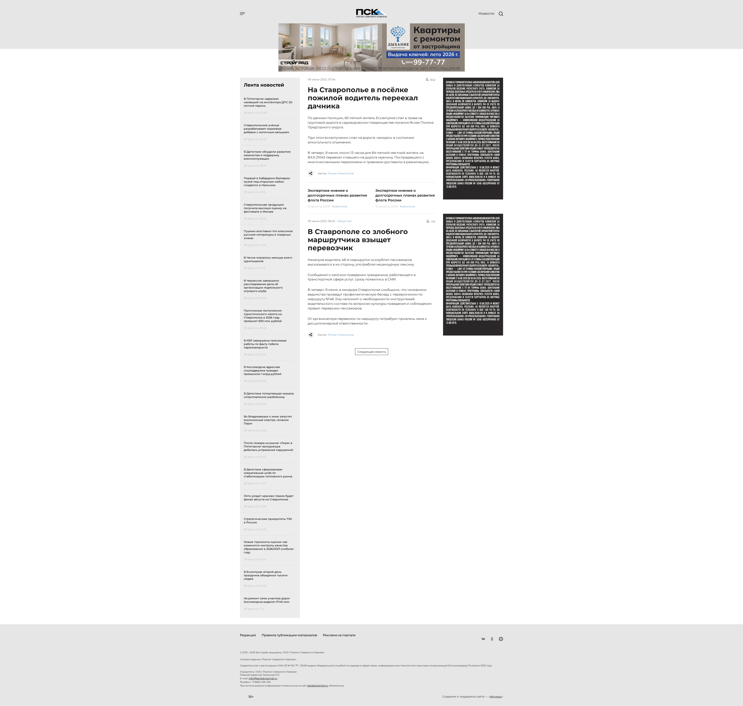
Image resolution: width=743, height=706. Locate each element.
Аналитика (339, 206)
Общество (344, 221)
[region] (269, 353)
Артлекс (496, 696)
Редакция (248, 635)
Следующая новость (371, 351)
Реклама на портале (339, 635)
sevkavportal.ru (317, 685)
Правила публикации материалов (289, 635)
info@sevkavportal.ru (263, 678)
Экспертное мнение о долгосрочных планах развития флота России (337, 195)
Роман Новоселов (341, 173)
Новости (486, 13)
